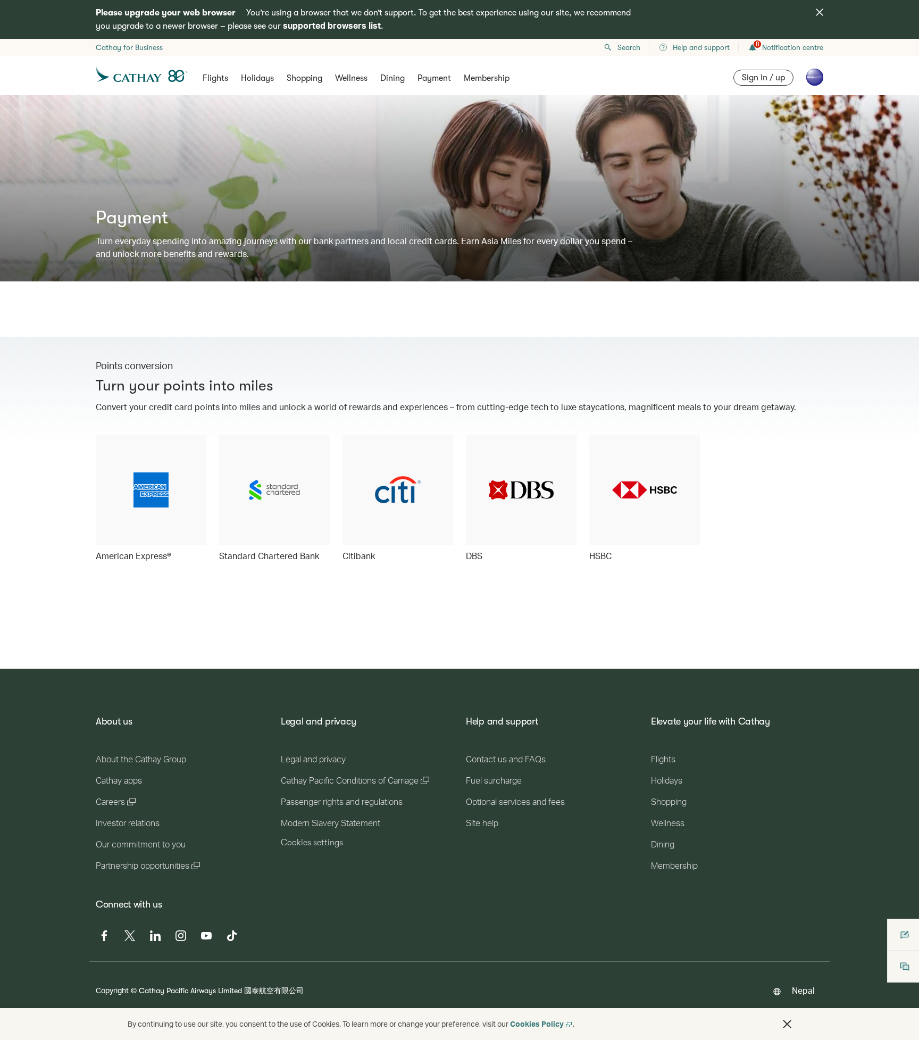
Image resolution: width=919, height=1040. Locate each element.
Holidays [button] (257, 78)
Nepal (803, 990)
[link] (151, 498)
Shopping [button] (304, 78)
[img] (819, 12)
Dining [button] (392, 78)
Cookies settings (312, 842)
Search (628, 47)
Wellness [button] (351, 78)
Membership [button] (486, 78)
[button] (787, 1024)
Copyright (112, 990)
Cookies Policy (537, 1023)
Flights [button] (215, 78)
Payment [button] (434, 78)
